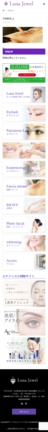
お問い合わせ (24, 412)
